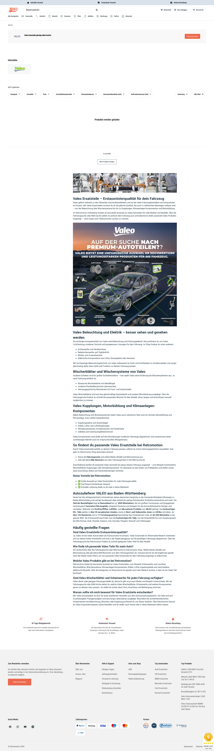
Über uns (79, 669)
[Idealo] (154, 727)
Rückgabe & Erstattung (111, 683)
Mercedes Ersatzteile (163, 683)
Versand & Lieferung (110, 679)
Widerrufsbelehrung (136, 679)
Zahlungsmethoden (109, 674)
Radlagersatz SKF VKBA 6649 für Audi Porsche (193, 685)
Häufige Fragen (108, 669)
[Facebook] (10, 728)
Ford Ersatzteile (161, 688)
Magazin (79, 679)
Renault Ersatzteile (162, 693)
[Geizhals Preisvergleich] (166, 727)
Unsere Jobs (80, 674)
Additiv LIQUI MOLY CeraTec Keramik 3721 (192, 670)
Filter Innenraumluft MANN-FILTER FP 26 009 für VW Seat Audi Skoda (193, 706)
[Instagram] (17, 728)
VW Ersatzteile (160, 674)
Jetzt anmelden (19, 682)
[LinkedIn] (32, 728)
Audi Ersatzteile (161, 669)
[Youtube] (25, 728)
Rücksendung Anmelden (111, 688)
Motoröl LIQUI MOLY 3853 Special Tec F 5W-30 (193, 678)
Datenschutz (201, 746)
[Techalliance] (181, 727)
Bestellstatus (107, 693)
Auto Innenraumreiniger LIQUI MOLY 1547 (193, 697)
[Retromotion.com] (13, 10)
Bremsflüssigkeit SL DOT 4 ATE (193, 691)
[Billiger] (145, 727)
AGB (130, 669)
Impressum (188, 746)
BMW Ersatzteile (161, 679)
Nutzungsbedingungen (137, 674)
